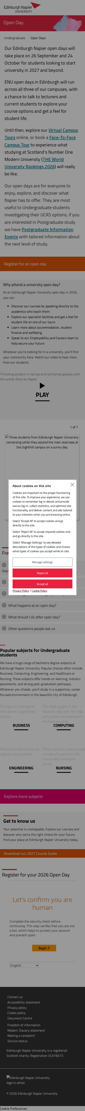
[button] (72, 484)
